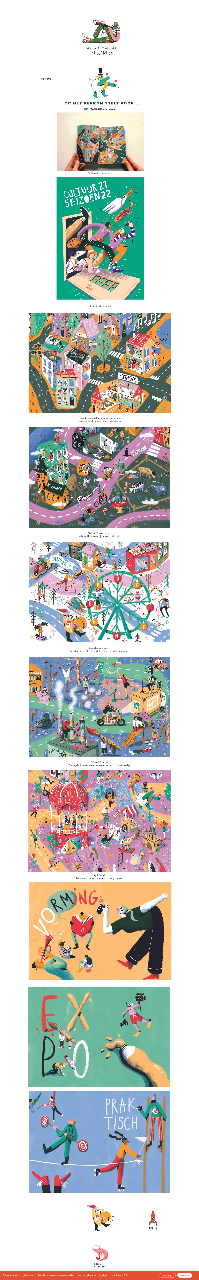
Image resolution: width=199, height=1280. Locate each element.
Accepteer (185, 1275)
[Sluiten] (195, 1275)
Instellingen (167, 1275)
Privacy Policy (123, 1275)
